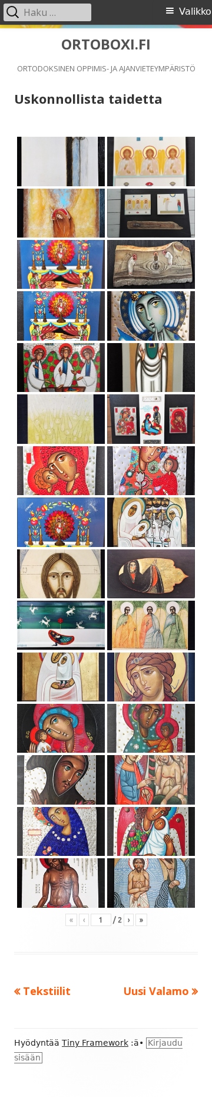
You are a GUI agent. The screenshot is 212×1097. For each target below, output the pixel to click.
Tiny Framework (95, 1042)
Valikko (195, 11)
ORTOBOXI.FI (106, 44)
